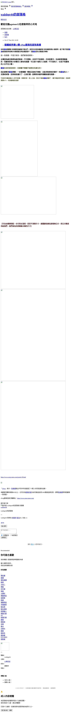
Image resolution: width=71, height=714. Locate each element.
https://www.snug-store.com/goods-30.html (13, 477)
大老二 (3, 584)
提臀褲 (3, 639)
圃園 (2, 631)
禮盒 (2, 587)
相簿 (5, 32)
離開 (10, 710)
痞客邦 (14, 518)
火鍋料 (3, 593)
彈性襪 (3, 575)
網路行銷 (4, 613)
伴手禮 (3, 589)
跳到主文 (4, 19)
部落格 (6, 35)
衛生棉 (3, 607)
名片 (5, 37)
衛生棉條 (4, 609)
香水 (2, 626)
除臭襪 (13, 488)
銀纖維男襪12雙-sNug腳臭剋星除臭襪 (22, 45)
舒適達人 (4, 611)
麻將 (2, 582)
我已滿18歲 (4, 710)
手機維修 (4, 604)
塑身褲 (3, 635)
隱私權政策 (46, 688)
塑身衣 (3, 633)
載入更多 (3, 526)
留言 (18, 518)
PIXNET (22, 688)
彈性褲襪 (4, 580)
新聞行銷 (4, 617)
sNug (3, 488)
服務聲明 (53, 688)
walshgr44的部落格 (13, 14)
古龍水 (3, 628)
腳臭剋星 (29, 492)
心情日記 (16, 29)
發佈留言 (3, 537)
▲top (2, 522)
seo (2, 615)
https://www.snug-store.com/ (25, 498)
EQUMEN (4, 637)
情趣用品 (4, 596)
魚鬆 (2, 591)
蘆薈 (2, 620)
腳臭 (5, 49)
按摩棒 (3, 598)
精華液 (3, 622)
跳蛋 (2, 600)
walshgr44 (4, 507)
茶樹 (2, 624)
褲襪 (2, 578)
